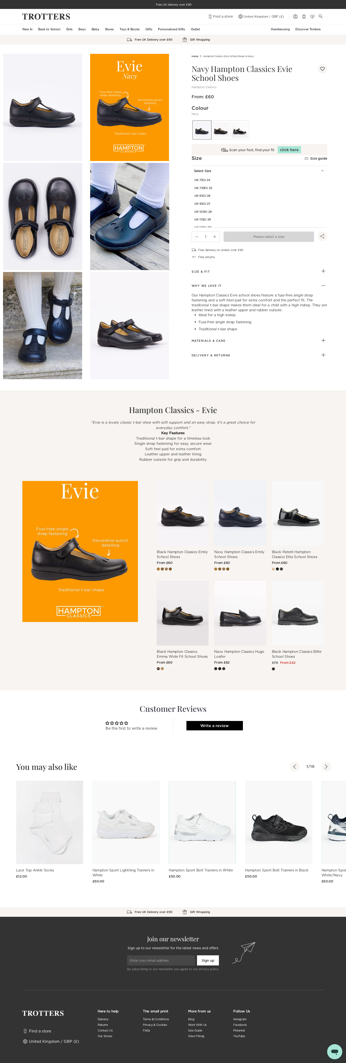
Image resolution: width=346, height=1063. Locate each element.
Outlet (195, 29)
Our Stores (105, 1036)
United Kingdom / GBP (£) (263, 16)
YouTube (239, 1036)
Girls (69, 29)
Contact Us (105, 1030)
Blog (191, 1019)
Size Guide (195, 1030)
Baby (95, 29)
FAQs (146, 1030)
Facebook (240, 1025)
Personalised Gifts (171, 29)
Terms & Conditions (156, 1019)
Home (195, 56)
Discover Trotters (308, 29)
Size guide (318, 158)
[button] (322, 69)
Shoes (109, 29)
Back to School (49, 29)
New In (27, 29)
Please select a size (268, 237)
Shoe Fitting (196, 1036)
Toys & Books (130, 29)
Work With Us (197, 1025)
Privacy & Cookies (155, 1025)
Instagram (239, 1019)
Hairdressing (280, 29)
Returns (103, 1025)
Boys (82, 29)
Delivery (103, 1019)
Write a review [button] (214, 725)
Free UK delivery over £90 (174, 4)
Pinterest (239, 1030)
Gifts (148, 29)
